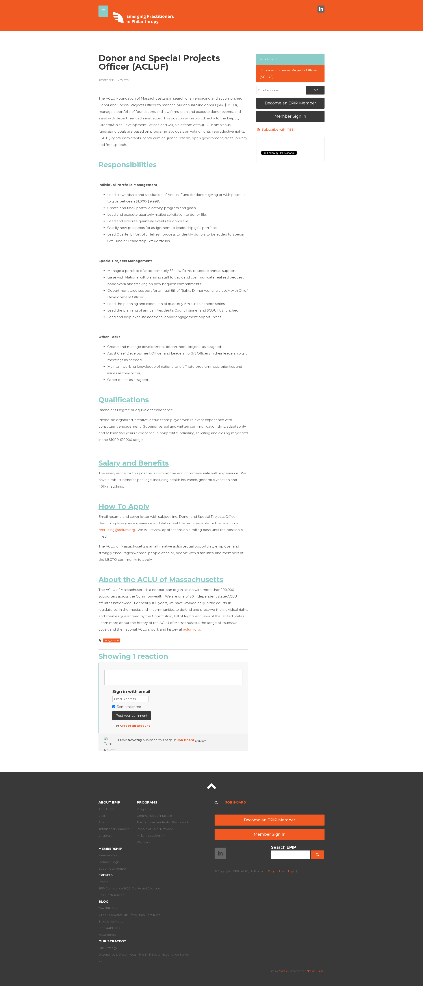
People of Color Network (155, 829)
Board (103, 822)
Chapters (105, 835)
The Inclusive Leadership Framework (163, 822)
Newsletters (107, 934)
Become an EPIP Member (290, 103)
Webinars (143, 842)
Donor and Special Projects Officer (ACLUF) (288, 73)
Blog (103, 901)
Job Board (185, 740)
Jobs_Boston (111, 640)
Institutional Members (113, 829)
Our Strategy (112, 941)
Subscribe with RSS (278, 129)
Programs (147, 802)
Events (105, 875)
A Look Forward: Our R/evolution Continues (129, 915)
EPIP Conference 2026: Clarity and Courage (129, 888)
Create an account (135, 725)
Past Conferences (111, 895)
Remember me (129, 707)
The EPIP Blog (108, 908)
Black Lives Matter (111, 921)
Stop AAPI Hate (109, 928)
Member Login (109, 862)
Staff (101, 815)
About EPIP (109, 802)
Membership (110, 848)
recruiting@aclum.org (116, 530)
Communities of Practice (154, 815)
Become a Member (112, 868)
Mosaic (283, 971)
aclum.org (191, 629)
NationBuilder (316, 971)
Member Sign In (290, 116)
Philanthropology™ (150, 835)
